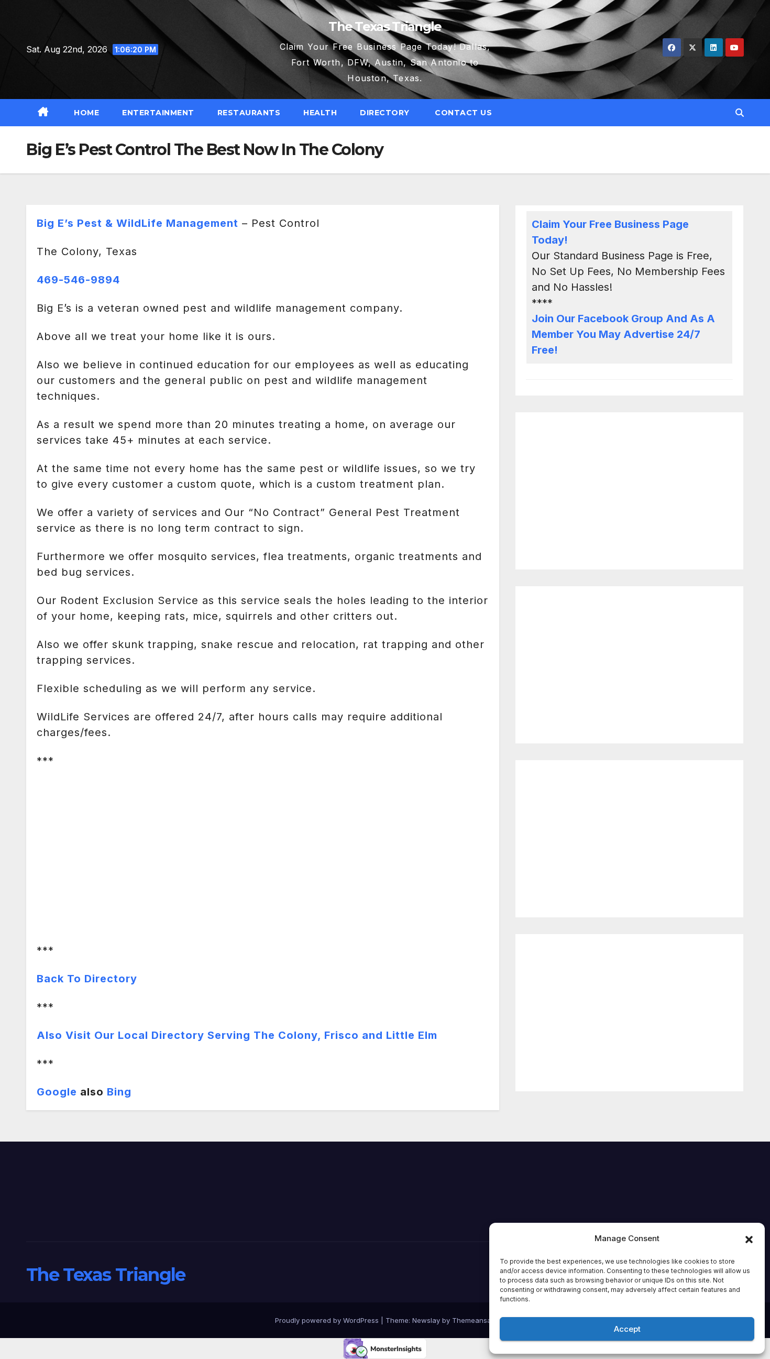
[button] (749, 1238)
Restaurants (249, 112)
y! (563, 240)
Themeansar (472, 1320)
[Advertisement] (629, 491)
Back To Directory (87, 978)
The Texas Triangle (384, 26)
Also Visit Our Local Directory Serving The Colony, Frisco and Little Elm (237, 1035)
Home (86, 112)
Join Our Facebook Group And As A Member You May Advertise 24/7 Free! (623, 334)
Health (320, 112)
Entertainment (158, 112)
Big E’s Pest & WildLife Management (137, 223)
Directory (385, 112)
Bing (119, 1092)
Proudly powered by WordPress (328, 1320)
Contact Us (462, 112)
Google (57, 1092)
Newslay (426, 1320)
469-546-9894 (78, 279)
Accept (627, 1329)
